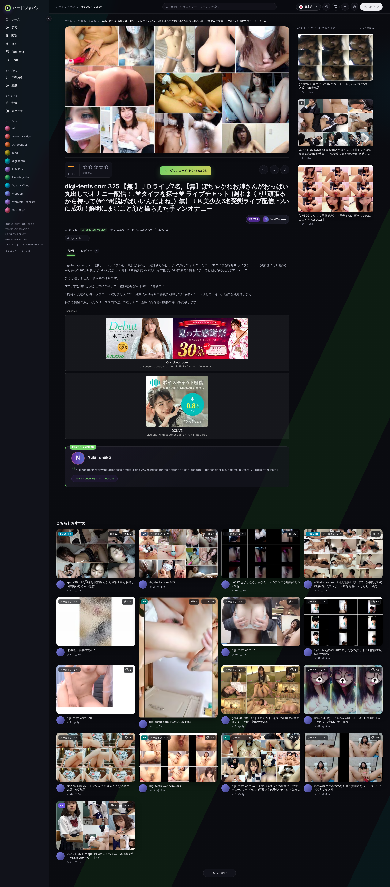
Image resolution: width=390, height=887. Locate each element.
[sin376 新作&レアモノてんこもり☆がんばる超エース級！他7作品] (95, 764)
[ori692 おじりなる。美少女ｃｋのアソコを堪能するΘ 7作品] (260, 560)
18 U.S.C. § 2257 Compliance (24, 244)
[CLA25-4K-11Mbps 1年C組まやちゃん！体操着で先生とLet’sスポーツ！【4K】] (95, 832)
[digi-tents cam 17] (260, 626)
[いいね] (274, 169)
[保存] (284, 169)
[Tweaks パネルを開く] (354, 7)
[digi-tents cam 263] (178, 559)
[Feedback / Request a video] (336, 7)
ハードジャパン (65, 6)
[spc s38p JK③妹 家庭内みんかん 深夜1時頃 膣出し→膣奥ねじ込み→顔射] (95, 560)
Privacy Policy (15, 234)
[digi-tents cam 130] (95, 694)
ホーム (68, 20)
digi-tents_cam (78, 238)
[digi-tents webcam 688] (178, 762)
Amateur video (87, 20)
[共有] (263, 169)
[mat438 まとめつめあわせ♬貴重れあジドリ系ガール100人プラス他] (343, 764)
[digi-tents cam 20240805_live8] (178, 662)
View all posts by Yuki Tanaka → (95, 478)
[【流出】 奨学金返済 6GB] (95, 626)
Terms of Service (17, 229)
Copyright (12, 224)
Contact (28, 224)
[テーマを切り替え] (345, 7)
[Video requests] (326, 7)
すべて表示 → (367, 28)
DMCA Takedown (16, 239)
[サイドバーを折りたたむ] (49, 18)
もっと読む (219, 873)
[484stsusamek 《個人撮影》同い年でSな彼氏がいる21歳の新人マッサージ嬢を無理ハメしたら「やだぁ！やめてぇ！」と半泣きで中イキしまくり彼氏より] (343, 560)
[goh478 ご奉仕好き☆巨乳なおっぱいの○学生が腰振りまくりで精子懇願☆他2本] (260, 696)
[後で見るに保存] (130, 533)
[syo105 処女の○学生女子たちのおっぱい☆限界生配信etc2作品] (343, 628)
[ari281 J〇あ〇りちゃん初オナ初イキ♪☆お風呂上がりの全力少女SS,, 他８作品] (343, 696)
